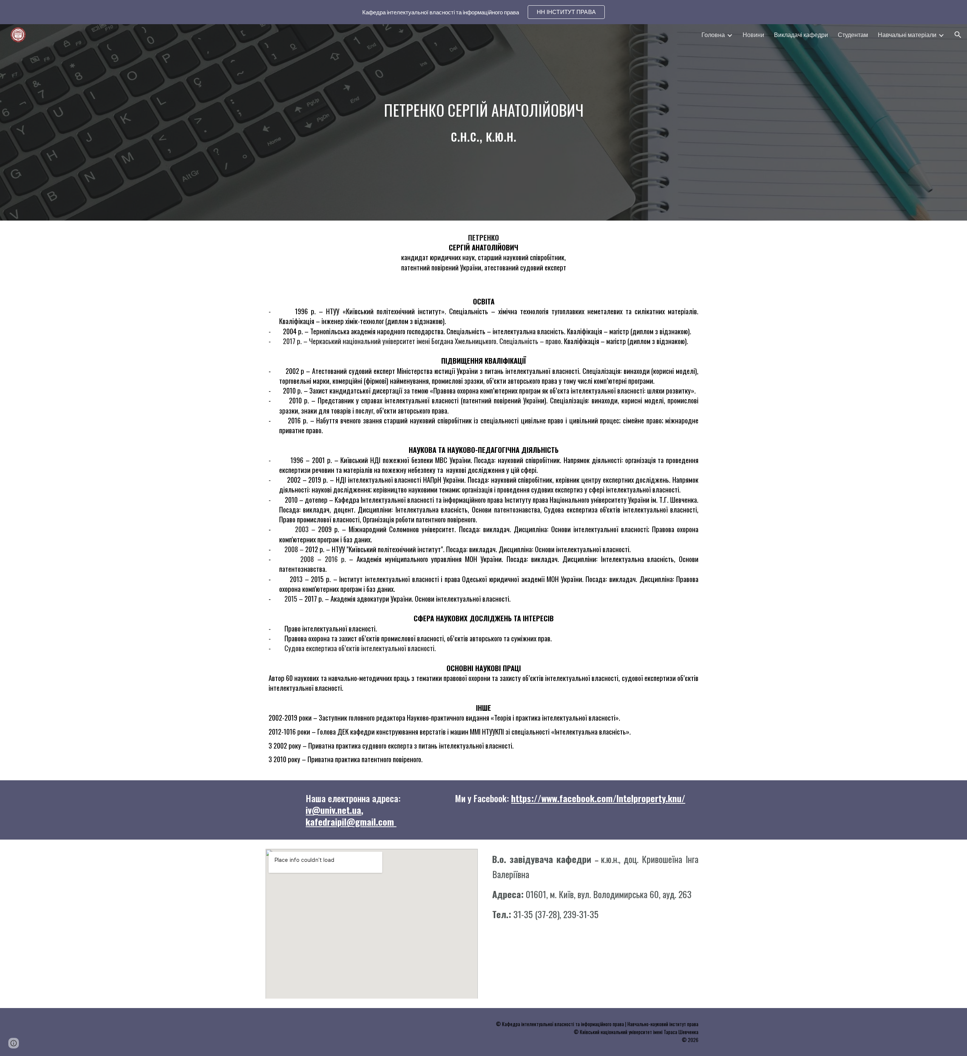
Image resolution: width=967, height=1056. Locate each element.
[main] (483, 122)
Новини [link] (753, 34)
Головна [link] (713, 34)
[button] (958, 35)
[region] (483, 12)
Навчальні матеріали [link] (907, 34)
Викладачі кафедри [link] (801, 34)
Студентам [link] (853, 34)
